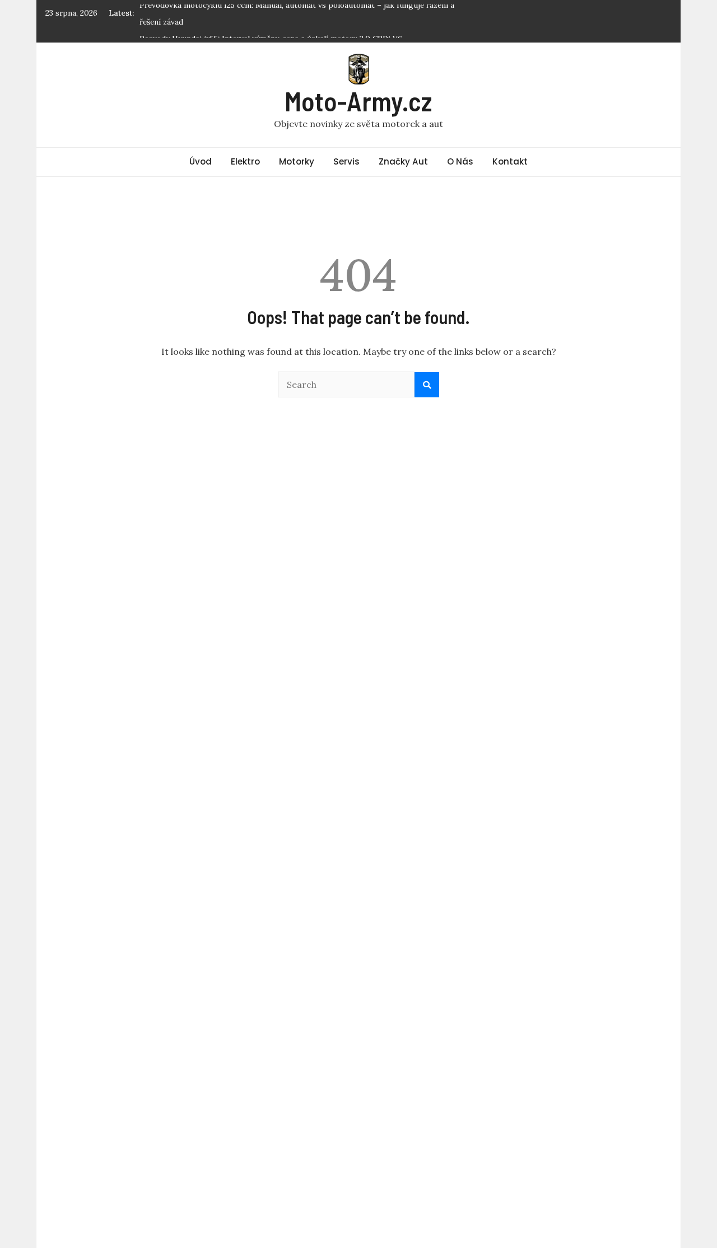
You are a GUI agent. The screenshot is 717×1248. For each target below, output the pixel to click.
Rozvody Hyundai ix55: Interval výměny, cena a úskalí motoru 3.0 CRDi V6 (270, 14)
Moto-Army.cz (358, 101)
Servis (346, 161)
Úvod (200, 161)
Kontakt (510, 161)
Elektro (245, 161)
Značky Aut (403, 161)
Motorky (296, 161)
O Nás (460, 161)
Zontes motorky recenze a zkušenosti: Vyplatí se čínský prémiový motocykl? (277, 31)
